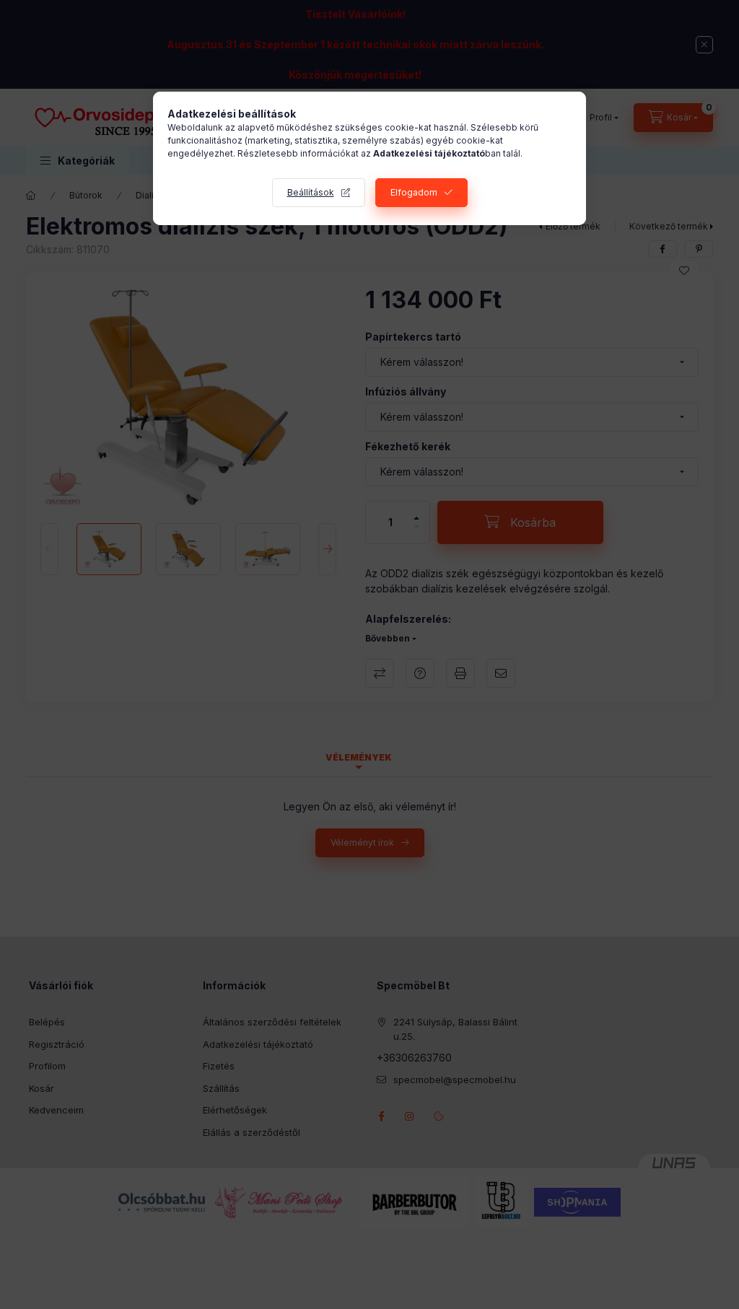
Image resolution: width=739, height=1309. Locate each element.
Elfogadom (413, 192)
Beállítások (310, 192)
